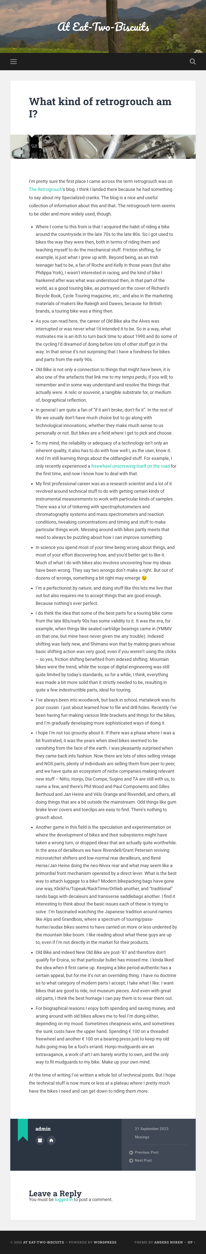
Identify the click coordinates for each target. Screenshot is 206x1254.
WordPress (105, 1242)
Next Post (143, 1160)
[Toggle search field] (193, 61)
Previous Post (147, 1152)
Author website (51, 1140)
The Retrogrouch (45, 189)
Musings (142, 1137)
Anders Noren (168, 1242)
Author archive (39, 1140)
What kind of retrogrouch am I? (100, 107)
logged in (64, 1199)
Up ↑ (192, 1242)
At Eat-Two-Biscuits (103, 26)
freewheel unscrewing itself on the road (131, 466)
